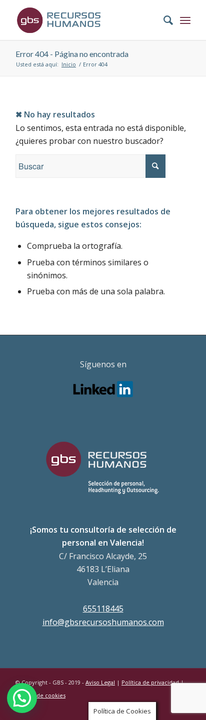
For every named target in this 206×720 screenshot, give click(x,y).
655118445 (103, 608)
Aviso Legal (100, 682)
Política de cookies (41, 695)
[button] (22, 698)
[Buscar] (163, 20)
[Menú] (185, 20)
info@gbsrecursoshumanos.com (103, 622)
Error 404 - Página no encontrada (72, 53)
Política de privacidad (150, 682)
